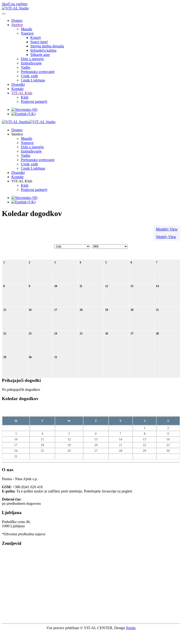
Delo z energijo (32, 59)
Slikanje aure (40, 55)
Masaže (26, 29)
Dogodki (18, 84)
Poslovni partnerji (34, 101)
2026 (98, 411)
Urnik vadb (29, 76)
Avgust (87, 411)
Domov (17, 20)
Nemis (131, 628)
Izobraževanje (31, 63)
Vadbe (25, 67)
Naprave (27, 33)
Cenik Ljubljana (33, 80)
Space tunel (39, 42)
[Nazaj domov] (15, 8)
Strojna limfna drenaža (47, 46)
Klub (24, 97)
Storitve (17, 25)
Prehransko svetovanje (38, 72)
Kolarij (35, 38)
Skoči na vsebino (14, 4)
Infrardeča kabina (43, 50)
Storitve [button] (17, 134)
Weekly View (166, 237)
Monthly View (167, 229)
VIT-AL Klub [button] (21, 181)
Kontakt (17, 89)
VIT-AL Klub (21, 93)
